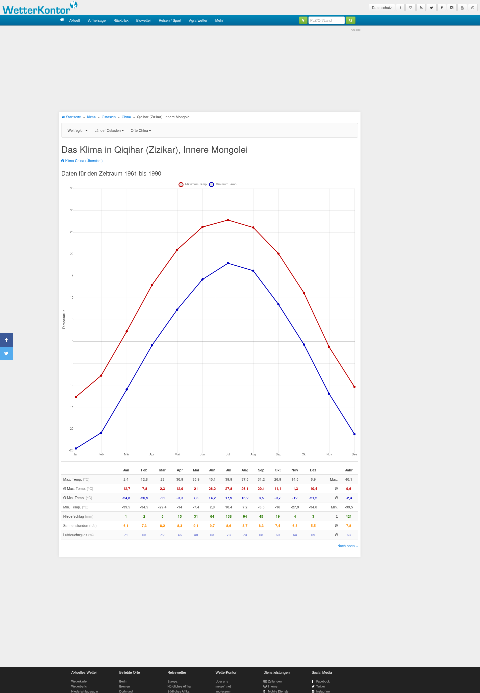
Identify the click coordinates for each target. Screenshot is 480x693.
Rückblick (121, 20)
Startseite (73, 116)
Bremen (124, 686)
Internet (273, 686)
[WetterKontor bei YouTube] (462, 7)
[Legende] (400, 7)
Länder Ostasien (108, 130)
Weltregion (77, 130)
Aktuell (74, 20)
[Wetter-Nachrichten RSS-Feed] (421, 7)
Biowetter (143, 20)
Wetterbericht (80, 686)
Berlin (123, 681)
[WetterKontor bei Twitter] (431, 7)
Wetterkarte (79, 681)
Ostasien (109, 116)
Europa (173, 681)
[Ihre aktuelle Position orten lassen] (303, 20)
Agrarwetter (198, 20)
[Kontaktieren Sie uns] (411, 7)
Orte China (140, 130)
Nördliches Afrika (179, 686)
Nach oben (347, 545)
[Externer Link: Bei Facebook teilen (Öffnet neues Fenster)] (6, 340)
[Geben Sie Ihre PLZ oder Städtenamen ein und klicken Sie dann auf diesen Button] (351, 20)
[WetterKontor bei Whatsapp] (473, 7)
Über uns (222, 681)
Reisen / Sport (170, 20)
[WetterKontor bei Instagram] (451, 7)
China (126, 116)
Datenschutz (382, 7)
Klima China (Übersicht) (83, 160)
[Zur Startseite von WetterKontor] (62, 20)
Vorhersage (97, 20)
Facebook (323, 681)
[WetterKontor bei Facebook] (442, 7)
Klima (91, 116)
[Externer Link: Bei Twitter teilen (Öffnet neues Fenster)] (6, 353)
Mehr (219, 20)
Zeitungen (275, 681)
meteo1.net (223, 686)
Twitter (320, 686)
